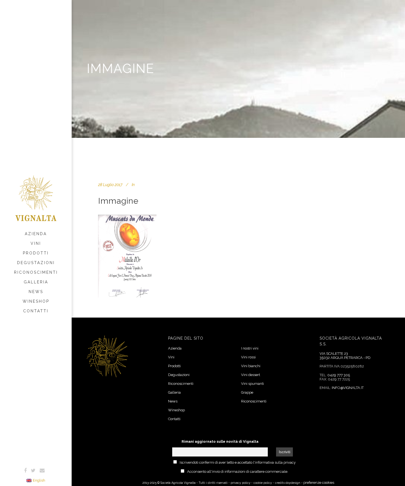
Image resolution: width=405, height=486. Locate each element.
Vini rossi (248, 357)
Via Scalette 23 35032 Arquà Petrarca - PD (345, 355)
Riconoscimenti (180, 384)
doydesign (292, 483)
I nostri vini (249, 348)
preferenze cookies (318, 482)
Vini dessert (250, 375)
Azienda (175, 348)
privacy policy (240, 483)
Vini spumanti (252, 384)
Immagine (118, 201)
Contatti (174, 419)
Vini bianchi (250, 366)
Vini (171, 357)
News (172, 401)
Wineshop (176, 410)
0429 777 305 (338, 375)
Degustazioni (179, 375)
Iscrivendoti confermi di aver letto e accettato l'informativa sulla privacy (238, 462)
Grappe (247, 392)
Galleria (174, 392)
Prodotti (174, 366)
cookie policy (262, 483)
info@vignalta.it (348, 388)
